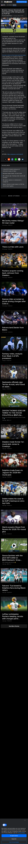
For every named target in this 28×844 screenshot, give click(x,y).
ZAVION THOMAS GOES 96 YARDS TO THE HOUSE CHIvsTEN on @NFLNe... (13, 413)
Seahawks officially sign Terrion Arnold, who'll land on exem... (13, 384)
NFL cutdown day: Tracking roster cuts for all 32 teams (14, 176)
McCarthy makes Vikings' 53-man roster (13, 222)
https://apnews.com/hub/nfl (15, 154)
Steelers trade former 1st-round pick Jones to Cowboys (13, 444)
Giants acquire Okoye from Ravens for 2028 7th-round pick (14, 529)
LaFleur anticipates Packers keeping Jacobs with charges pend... (12, 616)
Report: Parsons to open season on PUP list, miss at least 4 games (13, 185)
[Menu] (1, 2)
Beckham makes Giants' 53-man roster (12, 173)
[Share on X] (5, 159)
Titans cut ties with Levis (12, 247)
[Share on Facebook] (12, 159)
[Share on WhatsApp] (16, 159)
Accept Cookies (14, 835)
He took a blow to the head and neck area (14, 55)
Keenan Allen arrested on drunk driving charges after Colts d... (14, 301)
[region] (14, 831)
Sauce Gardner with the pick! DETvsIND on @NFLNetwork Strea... (12, 557)
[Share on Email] (19, 159)
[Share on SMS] (22, 159)
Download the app (21, 1)
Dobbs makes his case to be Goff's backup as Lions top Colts (13, 501)
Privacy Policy (21, 832)
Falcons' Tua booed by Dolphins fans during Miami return (13, 588)
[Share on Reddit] (9, 159)
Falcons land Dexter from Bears (13, 328)
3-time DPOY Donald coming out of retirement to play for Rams (11, 170)
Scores (9, 5)
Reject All (14, 838)
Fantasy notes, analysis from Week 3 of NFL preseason (12, 356)
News (14, 5)
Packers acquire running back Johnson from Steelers (12, 273)
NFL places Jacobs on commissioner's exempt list (12, 180)
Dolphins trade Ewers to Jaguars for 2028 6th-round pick (12, 472)
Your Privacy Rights (14, 842)
